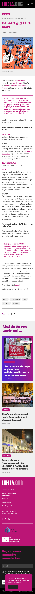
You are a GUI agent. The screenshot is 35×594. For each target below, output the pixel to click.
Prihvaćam (13, 587)
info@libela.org (12, 513)
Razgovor (6, 455)
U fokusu (6, 14)
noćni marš (6, 303)
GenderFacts (9, 362)
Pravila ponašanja (8, 506)
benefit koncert (17, 83)
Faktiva (22, 113)
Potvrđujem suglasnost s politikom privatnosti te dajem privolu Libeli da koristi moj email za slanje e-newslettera (18, 573)
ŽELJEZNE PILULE (9, 163)
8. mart (5, 299)
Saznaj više (17, 582)
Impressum (6, 502)
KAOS (4, 170)
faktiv (24, 299)
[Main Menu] (32, 4)
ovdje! (17, 285)
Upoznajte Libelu (8, 490)
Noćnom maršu (20, 81)
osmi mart (16, 303)
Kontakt (5, 499)
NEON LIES (6, 135)
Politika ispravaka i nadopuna (9, 494)
